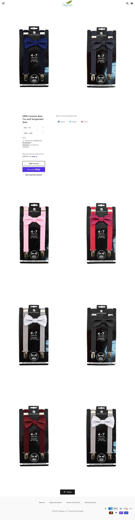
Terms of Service (73, 502)
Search (42, 502)
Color (26, 133)
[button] (33, 142)
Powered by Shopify (76, 511)
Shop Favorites (55, 502)
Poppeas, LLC (63, 511)
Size (25, 128)
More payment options (33, 175)
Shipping (25, 145)
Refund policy (90, 502)
